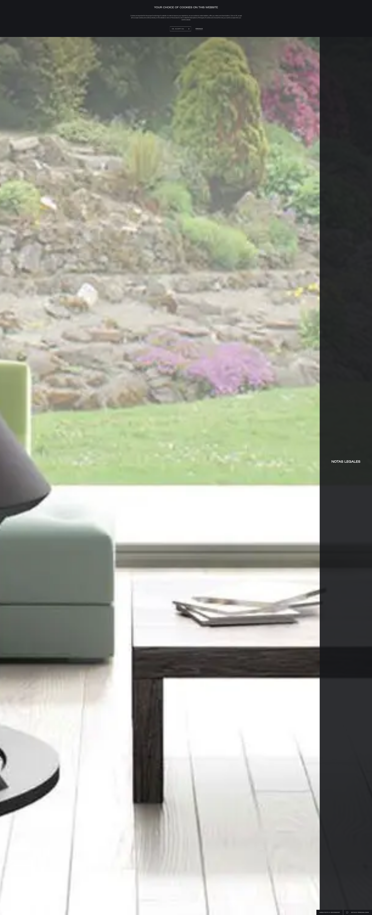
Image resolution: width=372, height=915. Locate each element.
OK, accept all (178, 29)
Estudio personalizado (360, 912)
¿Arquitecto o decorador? (329, 912)
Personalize (199, 28)
